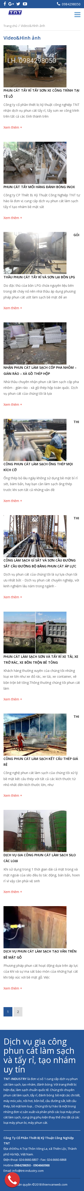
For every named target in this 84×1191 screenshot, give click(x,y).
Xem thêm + (13, 127)
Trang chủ (10, 26)
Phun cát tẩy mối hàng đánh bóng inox (39, 187)
